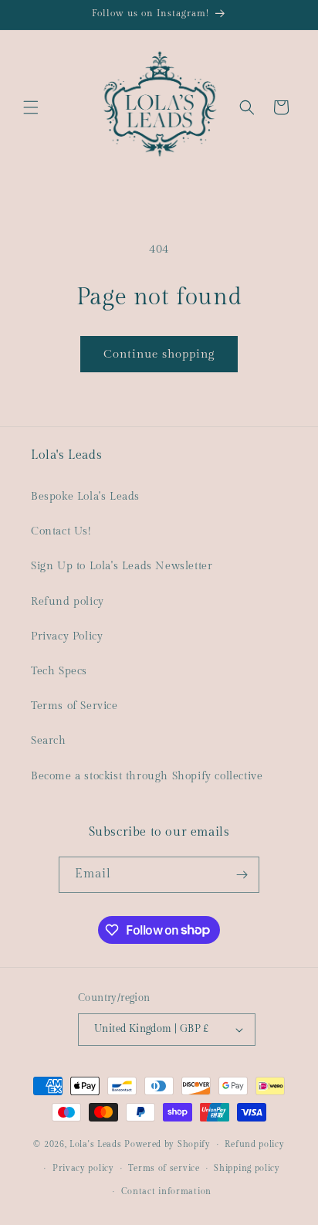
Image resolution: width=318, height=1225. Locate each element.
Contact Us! (61, 531)
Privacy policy (83, 1168)
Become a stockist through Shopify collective (146, 776)
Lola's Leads (95, 1144)
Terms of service (163, 1168)
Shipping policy (247, 1168)
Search (48, 741)
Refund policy (67, 602)
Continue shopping (159, 354)
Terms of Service (74, 706)
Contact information (166, 1191)
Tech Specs (59, 671)
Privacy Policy (67, 636)
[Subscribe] (242, 875)
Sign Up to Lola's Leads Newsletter (121, 566)
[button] (31, 107)
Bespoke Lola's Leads (85, 496)
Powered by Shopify (167, 1144)
